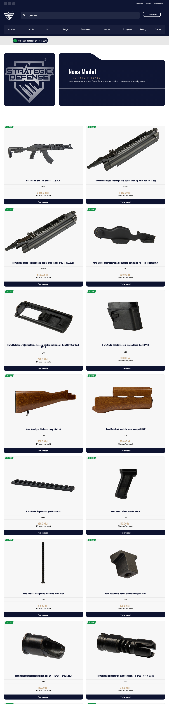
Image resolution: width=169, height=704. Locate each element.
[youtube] (13, 3)
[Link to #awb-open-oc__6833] (163, 14)
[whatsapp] (9, 3)
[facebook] (5, 3)
